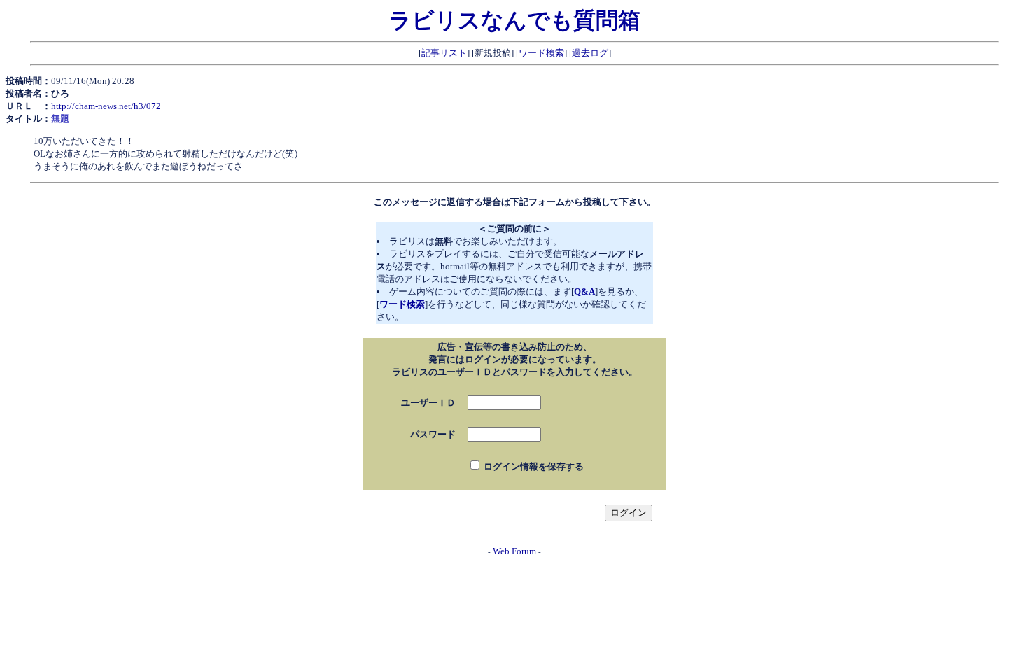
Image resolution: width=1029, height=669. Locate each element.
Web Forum (514, 551)
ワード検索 (541, 53)
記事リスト (444, 53)
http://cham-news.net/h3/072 (106, 106)
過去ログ (590, 53)
